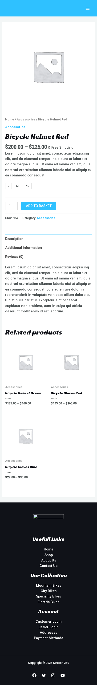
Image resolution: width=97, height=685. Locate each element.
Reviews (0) (14, 257)
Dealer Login (48, 627)
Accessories (26, 119)
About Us (48, 560)
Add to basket (39, 206)
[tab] (48, 239)
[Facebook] (34, 675)
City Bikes (49, 591)
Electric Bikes (48, 602)
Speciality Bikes (48, 596)
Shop (48, 555)
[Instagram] (53, 675)
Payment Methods (48, 638)
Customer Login (49, 621)
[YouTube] (63, 675)
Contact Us (48, 566)
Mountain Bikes (48, 585)
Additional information (23, 248)
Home (9, 119)
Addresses (48, 632)
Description (14, 239)
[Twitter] (44, 675)
